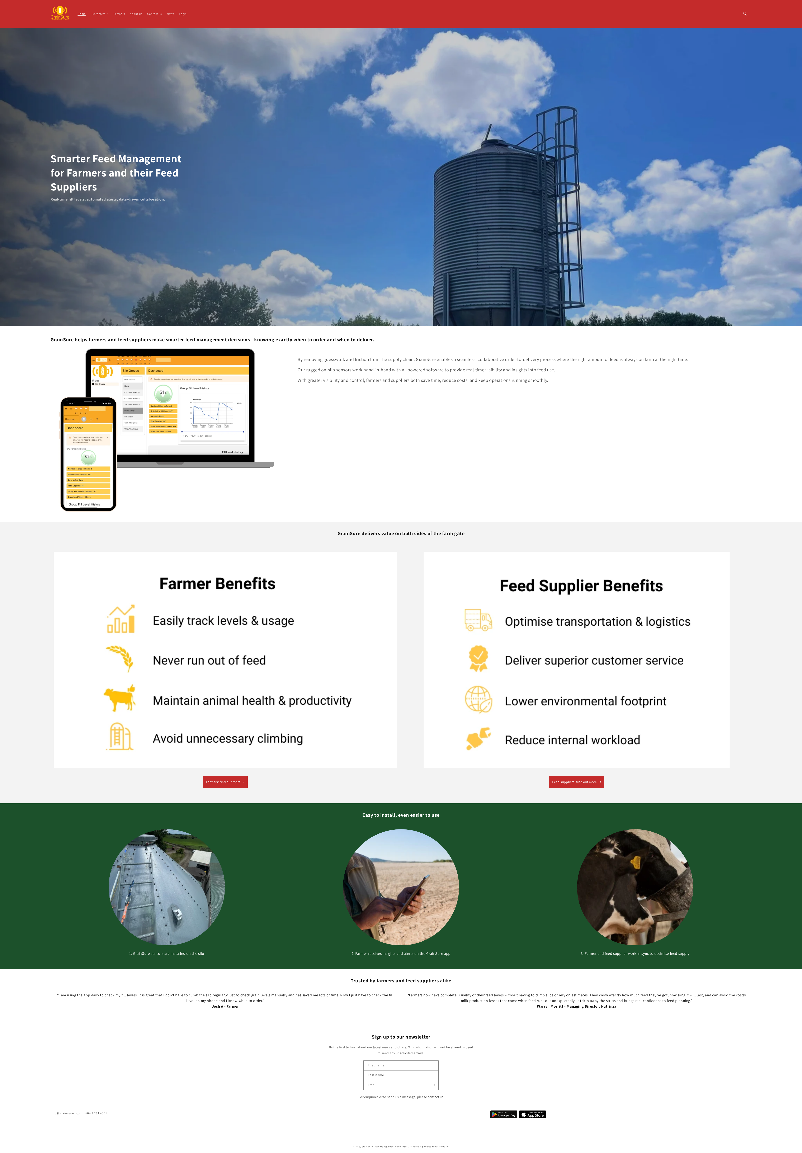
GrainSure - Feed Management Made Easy (384, 1146)
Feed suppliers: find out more (574, 782)
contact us (435, 1097)
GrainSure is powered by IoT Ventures (428, 1146)
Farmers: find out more (223, 782)
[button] (99, 13)
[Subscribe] (433, 1085)
